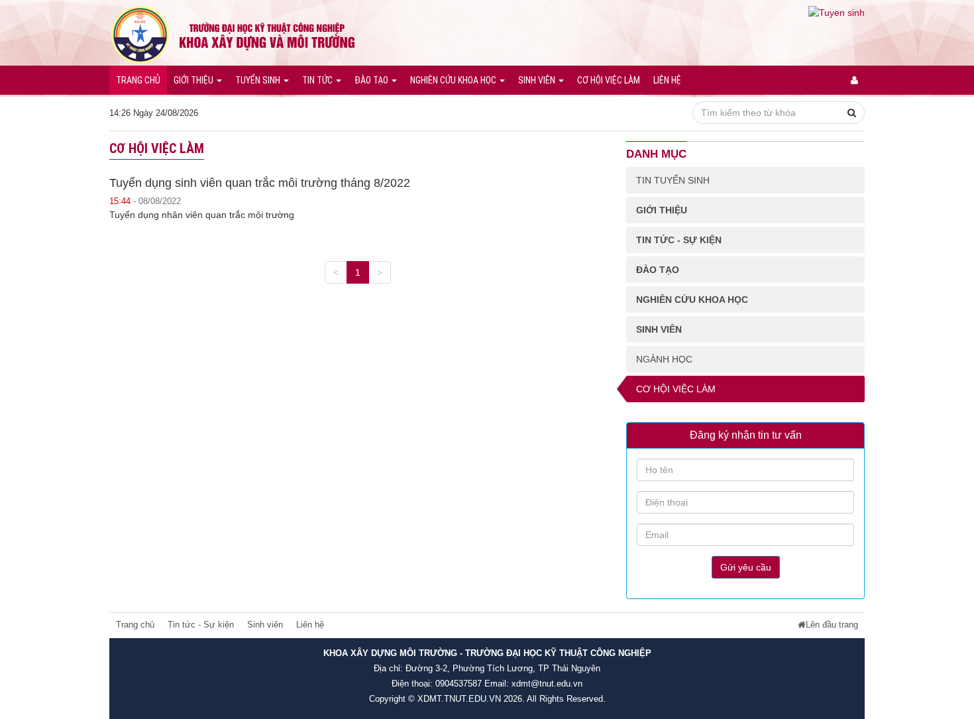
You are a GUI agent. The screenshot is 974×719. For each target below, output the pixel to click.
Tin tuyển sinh (673, 180)
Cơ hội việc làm (608, 80)
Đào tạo (372, 80)
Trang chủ (138, 80)
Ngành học (664, 359)
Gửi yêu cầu (745, 567)
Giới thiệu (194, 80)
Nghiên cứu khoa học (454, 80)
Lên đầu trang (832, 625)
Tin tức (318, 80)
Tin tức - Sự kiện (679, 240)
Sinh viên (537, 80)
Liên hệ (667, 80)
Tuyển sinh (258, 80)
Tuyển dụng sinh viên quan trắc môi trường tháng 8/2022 (259, 183)
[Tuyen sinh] (836, 12)
